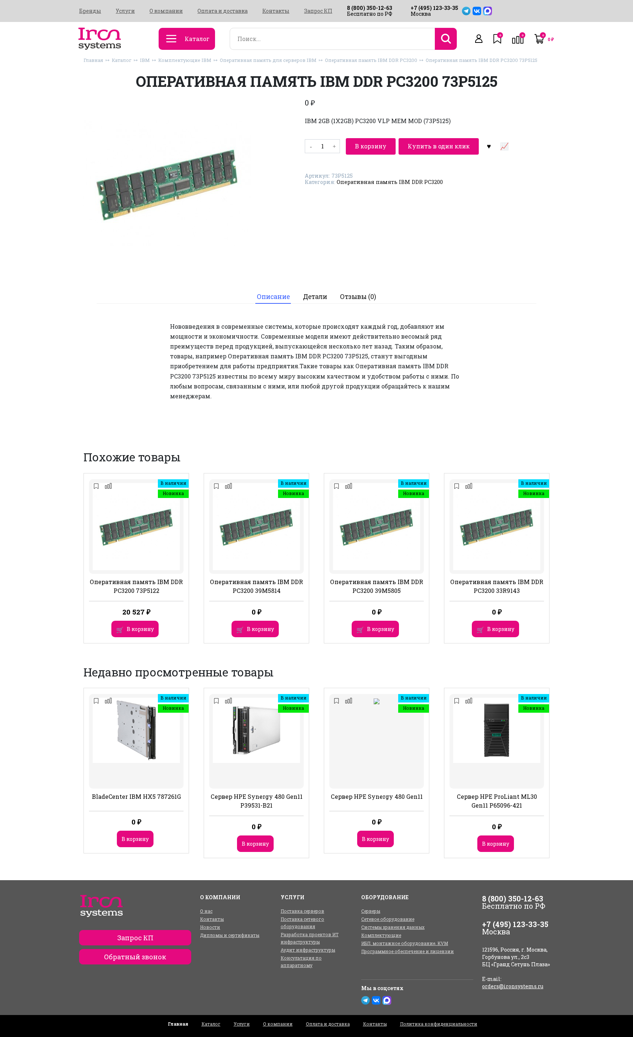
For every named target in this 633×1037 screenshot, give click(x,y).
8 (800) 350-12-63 (369, 7)
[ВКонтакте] (477, 11)
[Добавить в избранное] (489, 146)
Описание (273, 296)
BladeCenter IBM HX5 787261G (136, 796)
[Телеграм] (466, 11)
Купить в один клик (439, 146)
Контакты (275, 11)
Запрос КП (318, 11)
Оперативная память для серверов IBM (268, 60)
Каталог (122, 60)
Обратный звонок (135, 956)
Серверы (370, 911)
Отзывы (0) (358, 296)
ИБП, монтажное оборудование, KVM (404, 943)
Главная (93, 60)
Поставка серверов (302, 911)
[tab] (273, 296)
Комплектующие (381, 935)
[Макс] (487, 11)
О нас (206, 911)
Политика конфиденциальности (438, 1024)
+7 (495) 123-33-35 (434, 7)
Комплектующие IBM (184, 60)
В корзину (370, 146)
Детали (315, 296)
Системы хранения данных (393, 927)
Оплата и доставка (222, 11)
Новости (210, 927)
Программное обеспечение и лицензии (407, 951)
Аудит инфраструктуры (308, 950)
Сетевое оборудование (387, 919)
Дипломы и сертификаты (229, 935)
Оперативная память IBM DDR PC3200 (371, 60)
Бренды (90, 11)
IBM (145, 60)
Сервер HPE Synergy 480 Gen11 (377, 796)
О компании (166, 11)
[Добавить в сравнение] (504, 146)
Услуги (125, 11)
